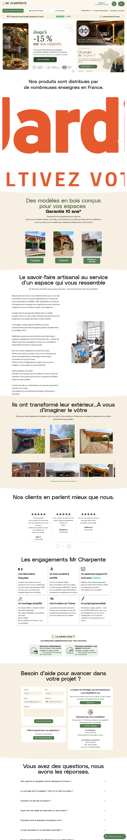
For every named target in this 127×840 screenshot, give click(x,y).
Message (27, 707)
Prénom (26, 690)
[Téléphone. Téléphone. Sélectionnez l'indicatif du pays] (48, 702)
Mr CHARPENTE (16, 3)
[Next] (69, 546)
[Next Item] (120, 141)
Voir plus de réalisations (63, 475)
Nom (47, 690)
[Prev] (58, 546)
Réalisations (86, 10)
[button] (100, 59)
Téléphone (48, 698)
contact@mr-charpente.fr (90, 740)
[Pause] (73, 71)
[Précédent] (5, 46)
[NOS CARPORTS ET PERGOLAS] (114, 3)
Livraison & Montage (100, 10)
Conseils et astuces (117, 10)
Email (26, 698)
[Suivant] (71, 46)
